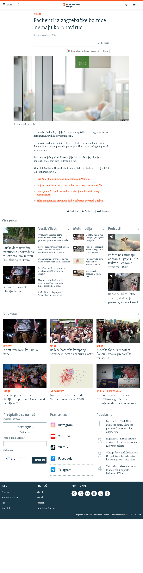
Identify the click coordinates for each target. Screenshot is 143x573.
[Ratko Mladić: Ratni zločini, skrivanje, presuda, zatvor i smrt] (124, 282)
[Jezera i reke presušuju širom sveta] (78, 273)
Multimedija (82, 229)
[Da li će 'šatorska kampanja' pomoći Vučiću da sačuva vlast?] (71, 331)
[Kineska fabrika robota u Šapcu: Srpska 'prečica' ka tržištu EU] (118, 331)
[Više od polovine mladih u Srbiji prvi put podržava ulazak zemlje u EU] (25, 376)
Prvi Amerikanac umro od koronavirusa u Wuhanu (63, 179)
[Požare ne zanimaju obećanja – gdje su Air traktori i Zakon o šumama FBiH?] (124, 242)
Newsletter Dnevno (46, 508)
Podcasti (114, 229)
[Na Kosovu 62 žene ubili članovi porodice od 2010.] (78, 261)
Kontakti (6, 508)
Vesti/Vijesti (48, 229)
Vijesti (37, 14)
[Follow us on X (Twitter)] (80, 493)
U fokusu (10, 314)
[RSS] (100, 493)
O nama (5, 492)
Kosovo (7, 346)
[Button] (104, 43)
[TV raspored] (107, 493)
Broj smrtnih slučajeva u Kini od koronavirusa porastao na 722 (69, 185)
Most (53, 346)
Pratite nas (39, 460)
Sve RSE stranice (10, 498)
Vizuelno (41, 498)
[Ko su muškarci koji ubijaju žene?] (19, 275)
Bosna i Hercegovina (108, 391)
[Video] (134, 5)
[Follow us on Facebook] (74, 493)
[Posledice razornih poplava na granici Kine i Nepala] (78, 249)
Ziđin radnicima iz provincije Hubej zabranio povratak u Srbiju (70, 201)
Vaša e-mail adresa (14, 438)
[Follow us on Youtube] (87, 493)
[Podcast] (126, 5)
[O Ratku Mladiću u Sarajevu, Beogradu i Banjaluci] (78, 237)
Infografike (57, 391)
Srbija (99, 346)
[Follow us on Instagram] (94, 493)
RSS (4, 503)
